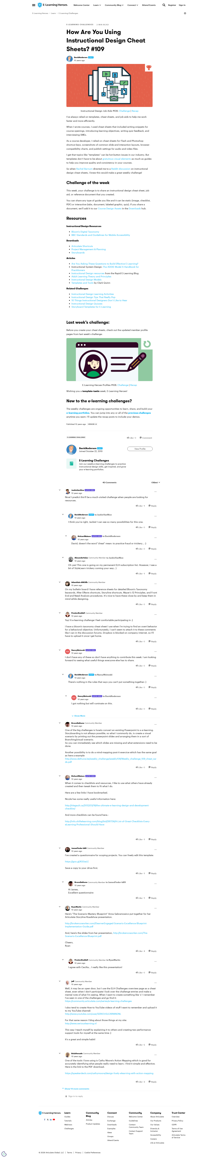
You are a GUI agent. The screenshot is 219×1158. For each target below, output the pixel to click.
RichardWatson (84, 536)
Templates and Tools (82, 282)
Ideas (109, 1132)
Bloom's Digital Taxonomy (85, 231)
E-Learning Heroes (40, 13)
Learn (53, 13)
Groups (110, 1136)
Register (172, 5)
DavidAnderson (80, 57)
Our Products (155, 1121)
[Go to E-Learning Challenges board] (71, 464)
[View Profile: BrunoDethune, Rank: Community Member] (67, 724)
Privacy (78, 1152)
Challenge (124, 110)
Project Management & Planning (88, 249)
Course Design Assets (109, 208)
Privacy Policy (177, 1121)
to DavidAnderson (111, 536)
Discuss (110, 1117)
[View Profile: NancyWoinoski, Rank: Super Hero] (67, 651)
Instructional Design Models (86, 279)
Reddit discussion (120, 168)
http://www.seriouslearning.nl (81, 1023)
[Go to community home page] (53, 5)
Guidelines (133, 1121)
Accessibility (155, 1135)
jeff (72, 981)
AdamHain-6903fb (79, 582)
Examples (111, 1128)
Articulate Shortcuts (82, 246)
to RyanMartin (113, 960)
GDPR (174, 1124)
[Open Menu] (185, 13)
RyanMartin (76, 907)
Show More (79, 715)
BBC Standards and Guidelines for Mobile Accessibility (100, 235)
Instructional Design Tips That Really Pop (93, 297)
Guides (67, 1117)
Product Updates (93, 1124)
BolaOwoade (77, 1053)
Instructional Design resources (87, 273)
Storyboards (78, 252)
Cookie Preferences (92, 1152)
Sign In (182, 5)
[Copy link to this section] (112, 183)
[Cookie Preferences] (4, 1153)
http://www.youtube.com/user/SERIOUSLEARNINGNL (93, 1013)
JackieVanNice (77, 490)
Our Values (154, 1124)
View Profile (139, 449)
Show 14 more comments (77, 1088)
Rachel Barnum (84, 168)
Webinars (68, 1124)
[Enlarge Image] (109, 85)
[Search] (164, 5)
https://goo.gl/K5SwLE (77, 861)
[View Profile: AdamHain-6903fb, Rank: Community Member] (67, 583)
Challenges (69, 1128)
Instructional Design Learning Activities (92, 294)
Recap (135, 110)
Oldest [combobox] (155, 482)
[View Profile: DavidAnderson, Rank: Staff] (69, 59)
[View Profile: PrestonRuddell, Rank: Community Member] (67, 614)
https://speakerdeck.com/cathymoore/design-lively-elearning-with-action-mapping (109, 1073)
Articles (89, 1120)
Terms (69, 1152)
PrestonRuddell (78, 613)
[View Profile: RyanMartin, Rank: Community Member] (67, 908)
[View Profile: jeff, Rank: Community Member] (67, 982)
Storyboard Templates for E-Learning (91, 306)
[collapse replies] (59, 490)
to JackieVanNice (103, 514)
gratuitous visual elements (117, 158)
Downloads (135, 208)
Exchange (111, 1121)
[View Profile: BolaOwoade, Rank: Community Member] (67, 1054)
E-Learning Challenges (68, 13)
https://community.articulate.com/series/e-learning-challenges (98, 1001)
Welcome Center (136, 1117)
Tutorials (67, 1121)
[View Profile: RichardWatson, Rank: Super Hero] (73, 537)
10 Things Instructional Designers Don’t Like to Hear (99, 300)
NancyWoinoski (78, 650)
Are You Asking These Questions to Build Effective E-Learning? (104, 263)
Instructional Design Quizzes (86, 303)
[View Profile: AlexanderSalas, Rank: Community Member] (70, 559)
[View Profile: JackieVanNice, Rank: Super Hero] (67, 491)
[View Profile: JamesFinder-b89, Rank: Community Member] (67, 849)
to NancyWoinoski (103, 674)
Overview (175, 1117)
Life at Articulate (157, 1143)
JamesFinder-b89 (78, 848)
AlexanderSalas (81, 558)
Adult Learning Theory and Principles (91, 276)
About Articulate (157, 1117)
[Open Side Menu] (33, 5)
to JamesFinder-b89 (116, 882)
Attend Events (113, 1140)
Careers (153, 1139)
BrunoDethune (77, 723)
